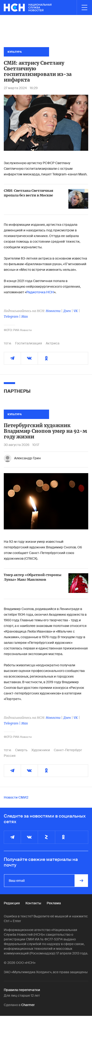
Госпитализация (28, 343)
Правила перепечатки (22, 990)
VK (76, 311)
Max (24, 316)
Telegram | (12, 316)
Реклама (54, 903)
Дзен (67, 311)
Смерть (21, 750)
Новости (53, 311)
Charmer (28, 1005)
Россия (10, 756)
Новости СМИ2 (16, 797)
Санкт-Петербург (68, 750)
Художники (40, 750)
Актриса (52, 343)
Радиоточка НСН (40, 292)
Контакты (33, 903)
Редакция (12, 903)
